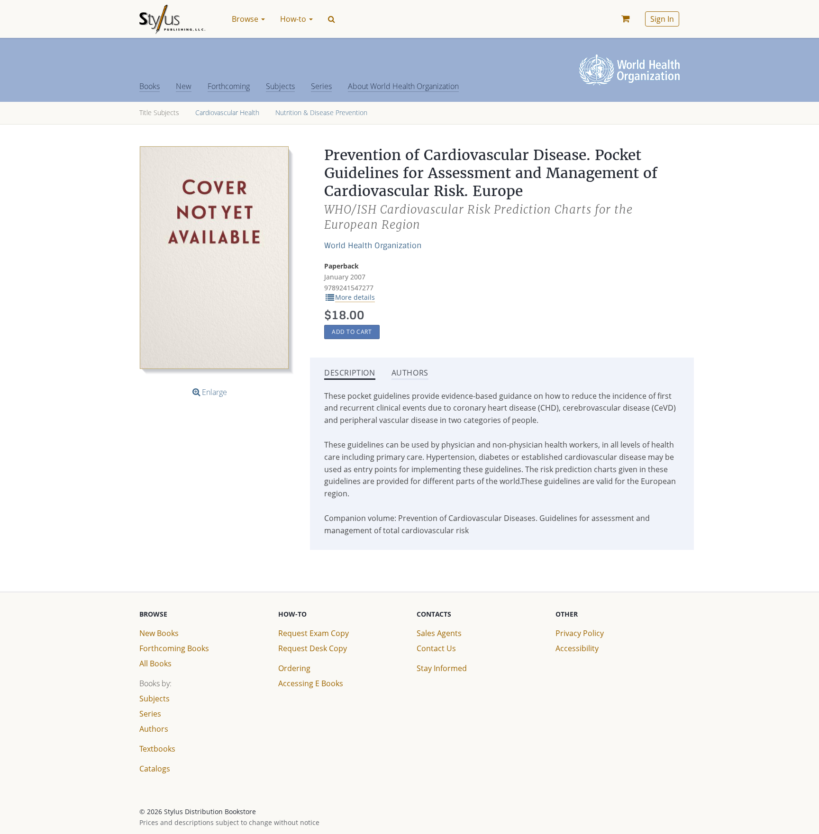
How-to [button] (294, 19)
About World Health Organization (403, 86)
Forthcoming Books (174, 648)
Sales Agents (439, 633)
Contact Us (436, 648)
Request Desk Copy (312, 648)
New (183, 86)
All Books (155, 663)
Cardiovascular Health (227, 112)
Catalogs (154, 768)
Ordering (294, 668)
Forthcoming (229, 86)
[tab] (350, 374)
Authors (153, 729)
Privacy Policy (579, 633)
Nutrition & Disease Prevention (321, 112)
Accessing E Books (310, 683)
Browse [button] (246, 19)
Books (149, 86)
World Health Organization (372, 246)
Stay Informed (442, 668)
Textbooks (157, 749)
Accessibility (577, 648)
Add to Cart (352, 332)
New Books (159, 633)
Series (321, 86)
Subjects (280, 86)
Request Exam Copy (313, 633)
